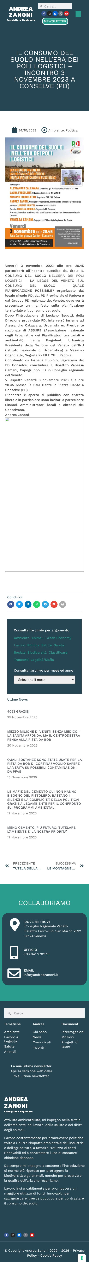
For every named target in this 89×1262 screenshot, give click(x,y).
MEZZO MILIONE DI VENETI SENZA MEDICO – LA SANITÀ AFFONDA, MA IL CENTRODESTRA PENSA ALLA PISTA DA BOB (44, 735)
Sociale (19, 652)
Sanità (59, 645)
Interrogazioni (72, 1032)
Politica (33, 645)
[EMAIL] (14, 973)
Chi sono (40, 1032)
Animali (37, 638)
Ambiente (21, 638)
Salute (46, 645)
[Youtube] (66, 13)
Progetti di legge (69, 1044)
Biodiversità (37, 652)
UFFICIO (30, 950)
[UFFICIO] (14, 952)
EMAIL (29, 970)
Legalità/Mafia (42, 660)
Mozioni (67, 1037)
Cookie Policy (51, 1255)
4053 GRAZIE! (18, 711)
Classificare (58, 652)
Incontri (39, 1047)
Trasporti (21, 660)
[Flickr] (55, 13)
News (37, 1037)
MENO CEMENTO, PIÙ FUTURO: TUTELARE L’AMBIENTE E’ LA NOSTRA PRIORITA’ (41, 829)
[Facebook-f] (43, 13)
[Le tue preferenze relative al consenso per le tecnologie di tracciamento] (82, 1258)
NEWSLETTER (55, 21)
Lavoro (19, 645)
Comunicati (42, 1042)
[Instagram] (49, 13)
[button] (78, 14)
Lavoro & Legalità (11, 1039)
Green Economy (58, 638)
